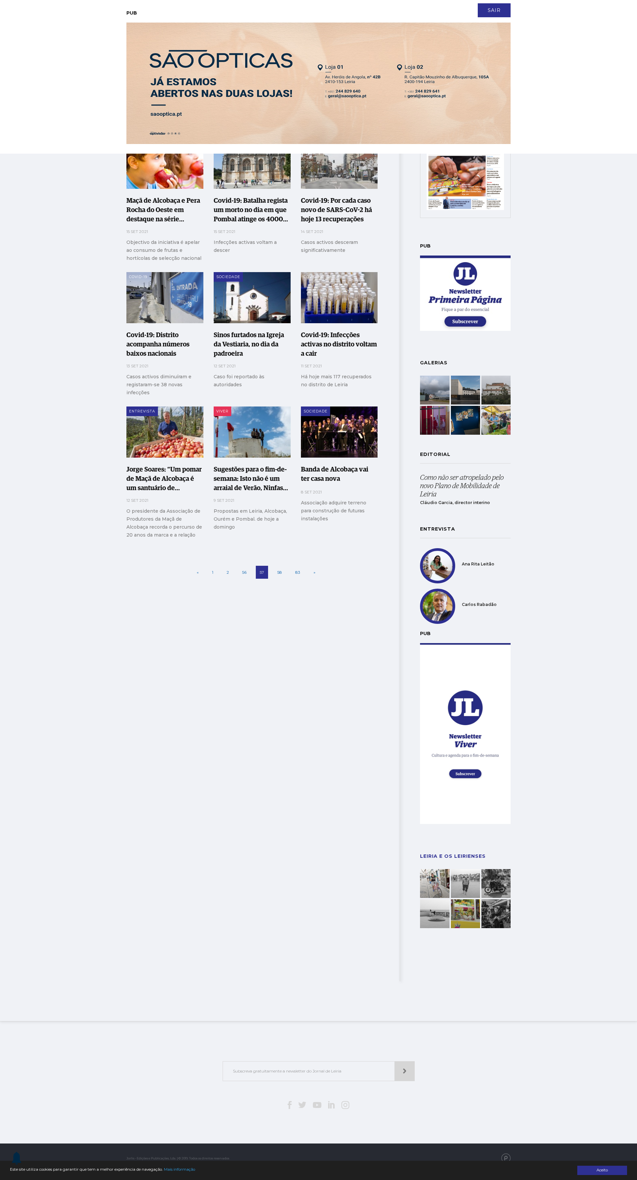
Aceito (602, 1170)
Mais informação (179, 1169)
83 (297, 572)
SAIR (494, 10)
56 (244, 572)
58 (279, 572)
